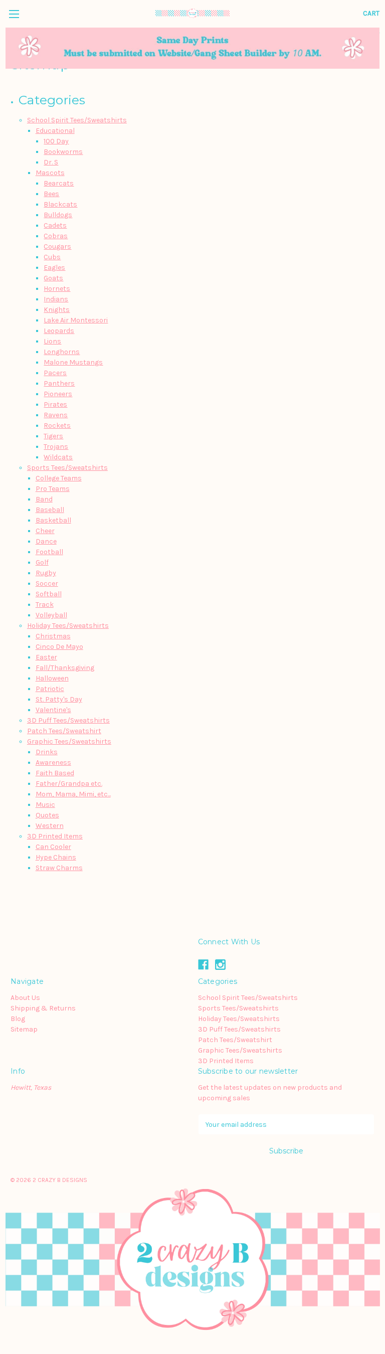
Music (45, 804)
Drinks (47, 752)
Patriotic (50, 689)
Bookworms (63, 151)
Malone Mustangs (73, 362)
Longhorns (62, 352)
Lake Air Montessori (76, 320)
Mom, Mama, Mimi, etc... (73, 794)
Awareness (53, 762)
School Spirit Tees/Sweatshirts (77, 120)
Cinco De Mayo (59, 646)
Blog (18, 1018)
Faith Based (55, 773)
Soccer (47, 583)
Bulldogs (58, 215)
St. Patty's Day (59, 699)
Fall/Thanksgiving (65, 667)
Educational (55, 130)
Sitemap (24, 1029)
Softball (49, 594)
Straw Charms (59, 868)
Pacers (55, 373)
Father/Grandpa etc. (69, 783)
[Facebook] (203, 964)
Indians (56, 299)
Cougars (57, 246)
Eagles (54, 267)
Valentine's (53, 710)
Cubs (52, 257)
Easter (46, 657)
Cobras (56, 236)
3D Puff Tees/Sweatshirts (68, 720)
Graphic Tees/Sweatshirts (69, 741)
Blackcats (60, 204)
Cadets (55, 225)
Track (45, 604)
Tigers (53, 436)
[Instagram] (220, 964)
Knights (57, 309)
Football (49, 552)
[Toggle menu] (14, 14)
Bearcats (59, 183)
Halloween (52, 678)
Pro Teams (53, 488)
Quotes (47, 815)
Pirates (55, 404)
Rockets (57, 425)
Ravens (56, 415)
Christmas (53, 636)
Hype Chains (56, 857)
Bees (51, 194)
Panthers (59, 383)
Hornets (57, 288)
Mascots (50, 172)
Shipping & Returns (43, 1008)
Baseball (50, 509)
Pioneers (58, 394)
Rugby (46, 573)
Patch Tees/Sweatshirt (64, 731)
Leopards (59, 330)
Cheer (45, 531)
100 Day (56, 141)
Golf (42, 562)
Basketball (53, 520)
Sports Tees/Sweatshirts (67, 467)
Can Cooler (53, 846)
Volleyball (51, 615)
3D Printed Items (55, 836)
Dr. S (51, 162)
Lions (52, 341)
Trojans (56, 446)
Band (44, 499)
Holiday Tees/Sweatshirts (68, 625)
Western (50, 825)
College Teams (59, 478)
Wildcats (58, 457)
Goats (53, 278)
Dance (46, 541)
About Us (25, 997)
